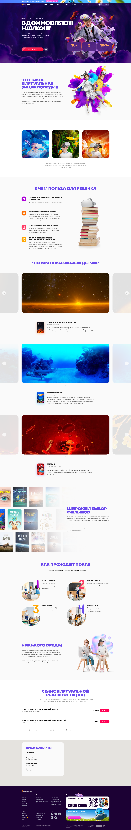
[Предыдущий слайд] (4, 293)
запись (68, 827)
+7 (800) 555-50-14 (31, 759)
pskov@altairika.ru (31, 771)
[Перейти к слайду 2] (65, 385)
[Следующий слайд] (127, 293)
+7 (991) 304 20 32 (31, 765)
